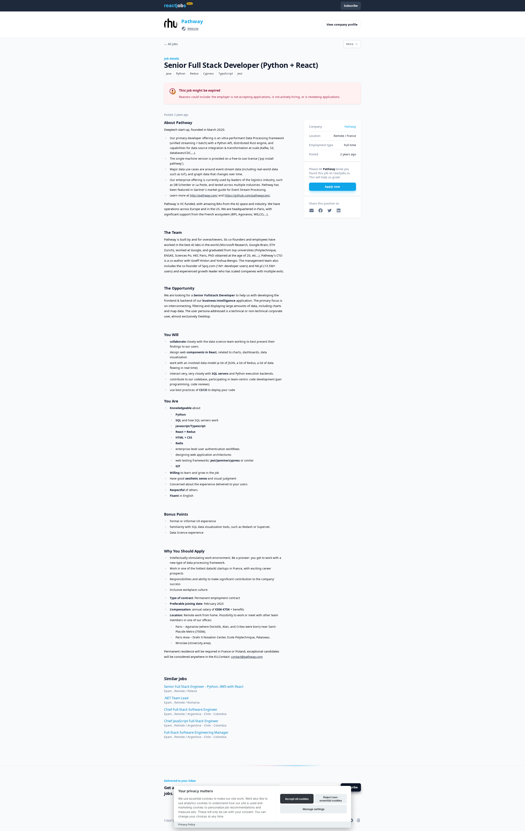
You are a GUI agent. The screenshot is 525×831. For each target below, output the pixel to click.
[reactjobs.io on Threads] (358, 820)
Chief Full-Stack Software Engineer (190, 709)
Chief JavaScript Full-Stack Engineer (191, 721)
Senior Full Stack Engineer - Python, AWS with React (203, 686)
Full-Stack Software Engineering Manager (196, 732)
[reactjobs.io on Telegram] (351, 820)
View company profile (341, 24)
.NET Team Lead (176, 698)
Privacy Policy (186, 824)
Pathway (192, 21)
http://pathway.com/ (204, 195)
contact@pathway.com (247, 657)
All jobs (171, 44)
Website (193, 29)
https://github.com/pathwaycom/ (247, 195)
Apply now (332, 187)
